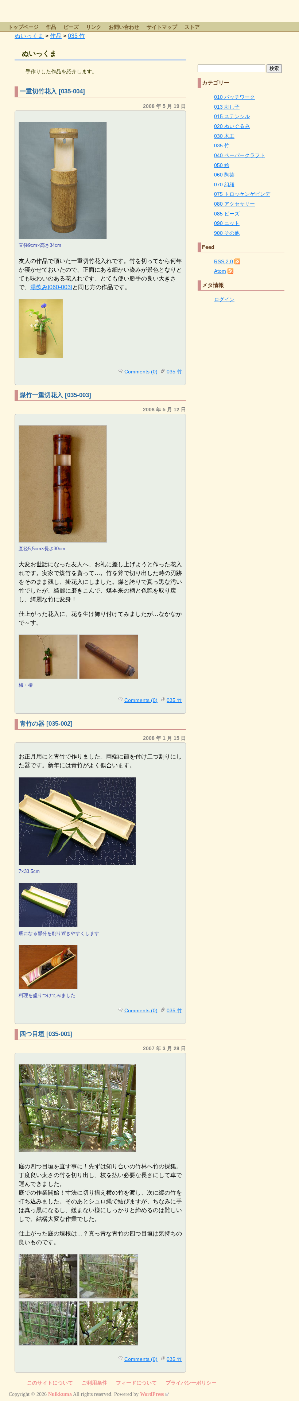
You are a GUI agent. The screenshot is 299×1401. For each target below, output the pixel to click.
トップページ (23, 27)
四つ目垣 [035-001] (46, 1034)
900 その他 (227, 233)
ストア (192, 27)
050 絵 (221, 165)
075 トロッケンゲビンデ (242, 194)
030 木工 (224, 136)
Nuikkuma (60, 1394)
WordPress (152, 1394)
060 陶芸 (224, 175)
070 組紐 (224, 184)
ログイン (224, 299)
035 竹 (174, 371)
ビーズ (71, 27)
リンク (93, 27)
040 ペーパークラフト (239, 155)
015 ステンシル (232, 116)
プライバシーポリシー (191, 1383)
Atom (220, 271)
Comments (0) (141, 371)
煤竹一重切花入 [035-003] (55, 395)
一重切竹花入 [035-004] (52, 91)
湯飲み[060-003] (51, 287)
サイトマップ (162, 27)
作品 (51, 27)
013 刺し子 (227, 107)
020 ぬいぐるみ (232, 126)
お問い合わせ (124, 27)
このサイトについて (50, 1383)
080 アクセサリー (234, 204)
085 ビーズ (227, 214)
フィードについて (136, 1383)
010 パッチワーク (234, 97)
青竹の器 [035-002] (46, 723)
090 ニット (227, 223)
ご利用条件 (94, 1383)
